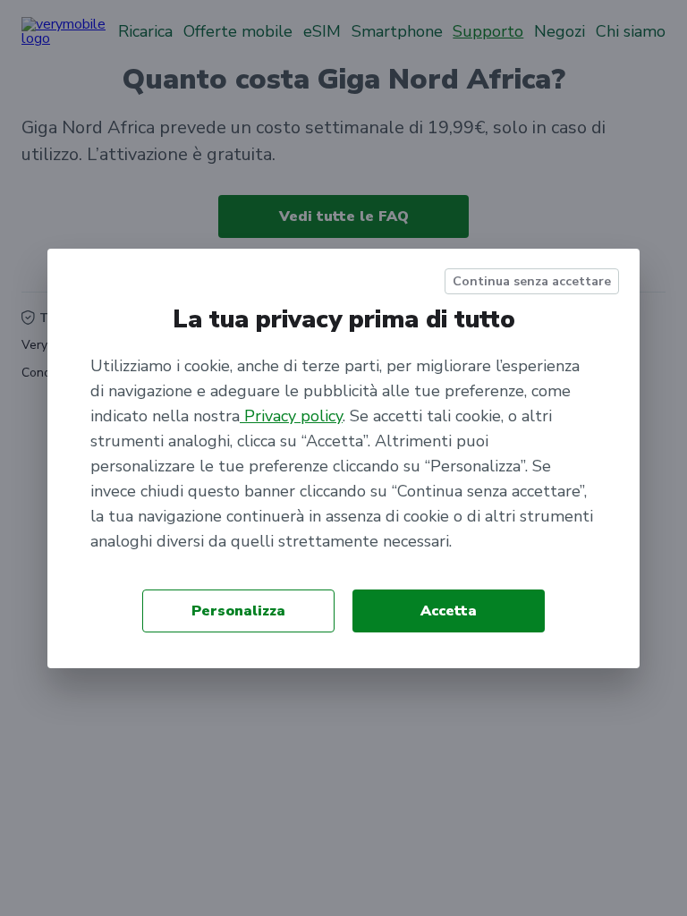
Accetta (448, 611)
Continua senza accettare (532, 281)
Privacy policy (291, 416)
